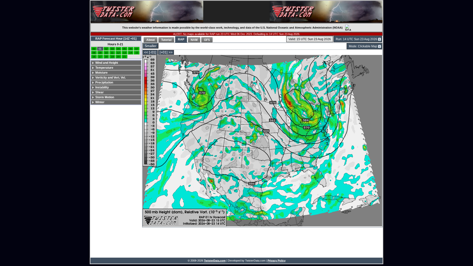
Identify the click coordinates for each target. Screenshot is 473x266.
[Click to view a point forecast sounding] (262, 141)
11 (112, 52)
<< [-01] (150, 52)
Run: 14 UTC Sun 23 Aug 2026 (356, 39)
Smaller (150, 46)
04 (118, 48)
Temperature (104, 67)
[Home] (146, 12)
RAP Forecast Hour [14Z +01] (115, 38)
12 (118, 52)
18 (106, 56)
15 (136, 52)
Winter (99, 102)
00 (93, 48)
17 (100, 56)
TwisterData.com (215, 260)
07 (136, 48)
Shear (99, 92)
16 (93, 56)
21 (124, 56)
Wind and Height (106, 63)
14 (130, 52)
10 (106, 52)
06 (130, 48)
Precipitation (104, 82)
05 (124, 48)
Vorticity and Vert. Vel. (110, 77)
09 (100, 52)
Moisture (101, 72)
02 (106, 48)
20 (118, 56)
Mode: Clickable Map (363, 46)
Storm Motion (104, 97)
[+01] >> (166, 52)
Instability (102, 87)
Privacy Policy (277, 260)
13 (124, 52)
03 (112, 48)
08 (93, 52)
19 (112, 56)
